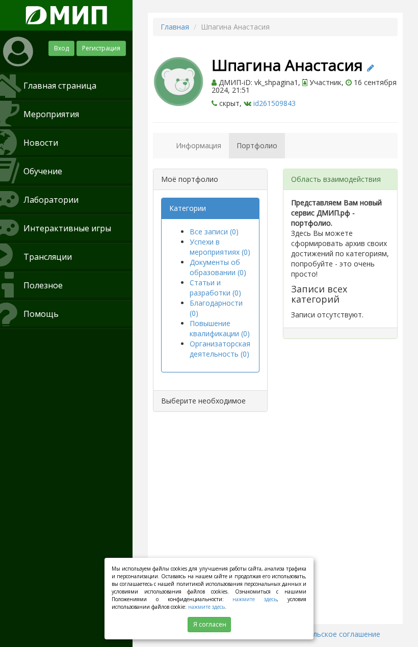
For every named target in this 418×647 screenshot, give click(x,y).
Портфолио (257, 145)
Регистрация (101, 48)
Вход (61, 48)
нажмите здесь (254, 599)
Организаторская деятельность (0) (220, 349)
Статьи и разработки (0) (215, 288)
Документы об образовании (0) (218, 267)
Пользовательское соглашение (325, 634)
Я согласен (209, 624)
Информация (198, 145)
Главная (175, 27)
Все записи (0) (214, 231)
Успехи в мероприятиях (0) (220, 247)
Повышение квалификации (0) (220, 328)
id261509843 (274, 103)
